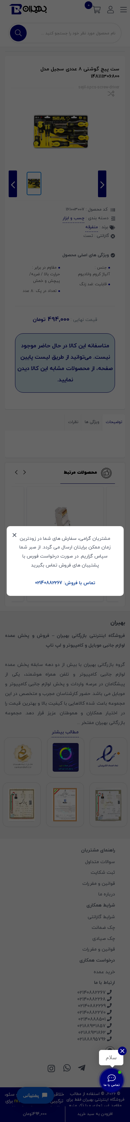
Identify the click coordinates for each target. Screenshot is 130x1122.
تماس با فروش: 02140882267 (65, 583)
